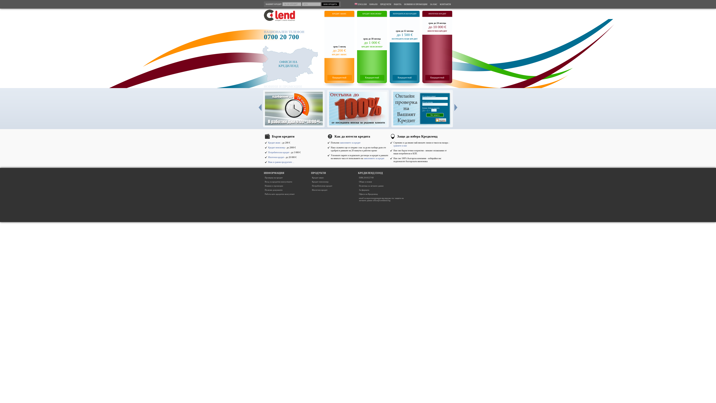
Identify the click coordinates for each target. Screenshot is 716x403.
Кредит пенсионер (276, 147)
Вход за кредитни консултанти (278, 182)
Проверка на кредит (274, 177)
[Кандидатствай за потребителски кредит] (405, 47)
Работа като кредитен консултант (280, 194)
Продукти (385, 4)
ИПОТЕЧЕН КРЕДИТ (437, 14)
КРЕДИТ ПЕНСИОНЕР (371, 14)
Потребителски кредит (278, 152)
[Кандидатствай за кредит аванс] (339, 47)
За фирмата (364, 190)
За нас (433, 4)
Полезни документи (273, 190)
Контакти (445, 4)
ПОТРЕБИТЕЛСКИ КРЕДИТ (405, 14)
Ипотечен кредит (276, 157)
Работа (397, 4)
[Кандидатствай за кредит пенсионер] (372, 47)
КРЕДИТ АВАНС (339, 14)
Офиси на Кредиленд (368, 194)
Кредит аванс (274, 142)
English (362, 4)
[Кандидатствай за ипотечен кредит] (437, 47)
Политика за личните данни (371, 186)
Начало (373, 4)
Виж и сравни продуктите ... (281, 162)
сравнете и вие (400, 145)
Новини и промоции (415, 4)
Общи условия (365, 182)
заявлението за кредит (350, 142)
